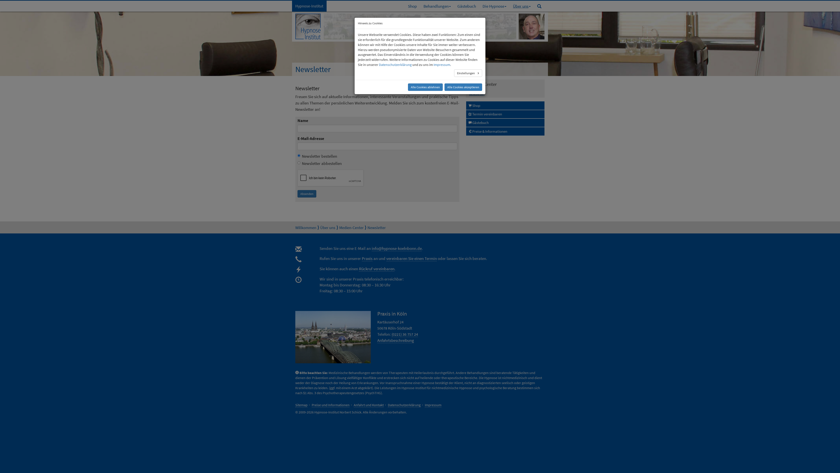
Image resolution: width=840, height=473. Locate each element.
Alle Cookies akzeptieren (463, 87)
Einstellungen (466, 73)
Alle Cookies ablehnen (425, 87)
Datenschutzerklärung (395, 64)
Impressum (442, 64)
